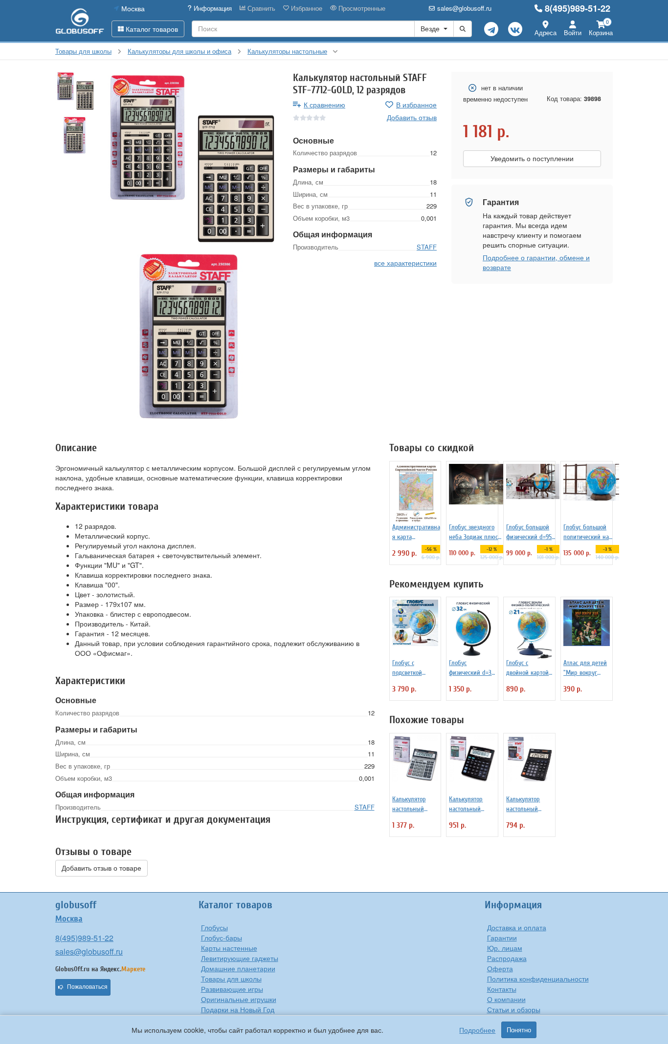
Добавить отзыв (412, 117)
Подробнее (477, 1030)
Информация (212, 8)
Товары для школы (231, 978)
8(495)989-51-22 (577, 8)
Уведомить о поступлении (532, 159)
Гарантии (502, 937)
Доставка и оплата (516, 927)
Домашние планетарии (238, 968)
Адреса (545, 32)
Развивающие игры (232, 989)
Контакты (501, 989)
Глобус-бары (221, 937)
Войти (572, 32)
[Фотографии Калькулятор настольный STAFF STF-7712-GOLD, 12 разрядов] (190, 160)
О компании (506, 999)
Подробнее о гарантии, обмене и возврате (536, 262)
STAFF (427, 246)
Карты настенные (229, 948)
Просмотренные (360, 8)
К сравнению (324, 104)
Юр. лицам (504, 948)
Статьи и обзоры (513, 1009)
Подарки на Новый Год (237, 1009)
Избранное (305, 8)
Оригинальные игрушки (238, 999)
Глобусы (214, 927)
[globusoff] (79, 20)
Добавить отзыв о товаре (101, 868)
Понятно (519, 1029)
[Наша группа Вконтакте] (515, 29)
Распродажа (507, 958)
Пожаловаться (87, 986)
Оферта (500, 968)
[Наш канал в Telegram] (491, 29)
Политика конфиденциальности (538, 978)
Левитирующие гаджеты (239, 958)
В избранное (416, 104)
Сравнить (260, 8)
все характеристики (405, 263)
